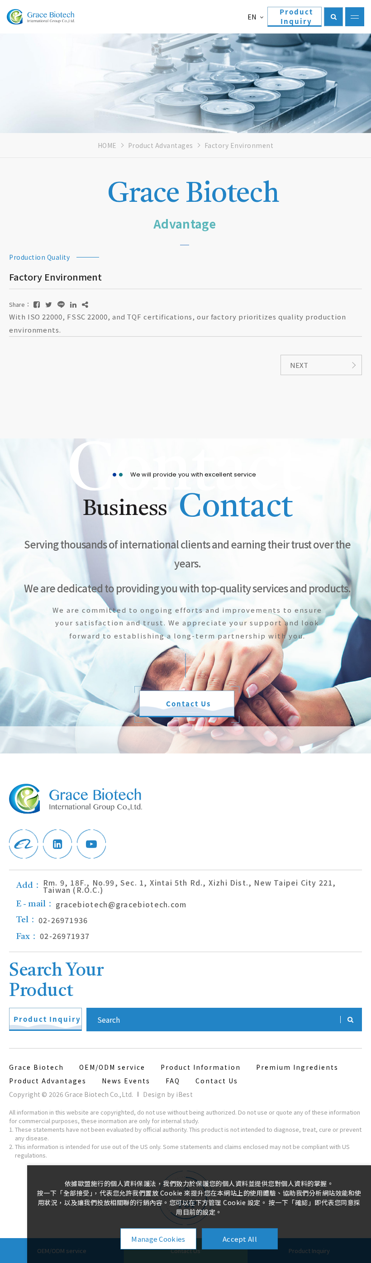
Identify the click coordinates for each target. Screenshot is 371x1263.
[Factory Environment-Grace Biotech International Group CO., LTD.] (37, 304)
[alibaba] (23, 843)
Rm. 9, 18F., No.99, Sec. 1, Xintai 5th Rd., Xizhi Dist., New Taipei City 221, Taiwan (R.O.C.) (176, 886)
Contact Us (216, 1080)
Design (154, 1094)
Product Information (201, 1067)
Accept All (240, 1239)
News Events (126, 1080)
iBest (184, 1094)
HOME (107, 145)
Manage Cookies (158, 1239)
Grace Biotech (36, 1067)
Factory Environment (239, 145)
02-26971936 (52, 920)
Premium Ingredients (297, 1067)
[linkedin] (57, 843)
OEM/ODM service (112, 1067)
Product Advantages (160, 145)
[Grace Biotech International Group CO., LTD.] (41, 16)
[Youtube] (91, 843)
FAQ (173, 1080)
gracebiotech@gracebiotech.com (101, 904)
